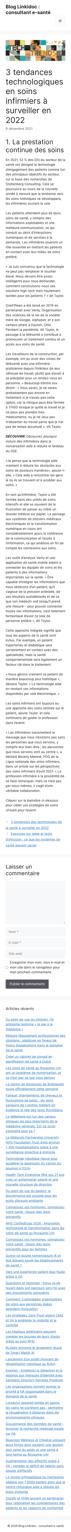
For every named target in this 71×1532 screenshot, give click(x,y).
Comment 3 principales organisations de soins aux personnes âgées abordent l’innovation (34, 1304)
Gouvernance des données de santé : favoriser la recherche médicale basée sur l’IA (35, 1429)
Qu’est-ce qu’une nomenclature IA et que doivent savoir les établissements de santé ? (34, 1260)
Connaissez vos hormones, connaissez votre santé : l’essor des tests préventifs (35, 1212)
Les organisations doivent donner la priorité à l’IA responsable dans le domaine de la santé (33, 1391)
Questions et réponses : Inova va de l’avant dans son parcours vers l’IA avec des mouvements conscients (35, 1288)
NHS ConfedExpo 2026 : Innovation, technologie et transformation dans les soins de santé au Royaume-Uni (35, 1228)
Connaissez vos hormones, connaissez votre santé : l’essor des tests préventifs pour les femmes (35, 1244)
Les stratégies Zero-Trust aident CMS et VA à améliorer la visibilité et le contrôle (34, 1320)
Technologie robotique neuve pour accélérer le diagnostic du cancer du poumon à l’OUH (33, 1163)
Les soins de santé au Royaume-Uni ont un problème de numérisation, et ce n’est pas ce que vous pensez (33, 1073)
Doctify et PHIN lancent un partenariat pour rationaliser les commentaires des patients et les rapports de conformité (35, 1503)
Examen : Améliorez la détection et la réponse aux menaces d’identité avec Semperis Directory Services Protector (34, 1375)
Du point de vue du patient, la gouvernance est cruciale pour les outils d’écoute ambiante (31, 1196)
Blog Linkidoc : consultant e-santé (28, 9)
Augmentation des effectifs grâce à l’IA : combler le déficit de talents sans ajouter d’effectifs (35, 1466)
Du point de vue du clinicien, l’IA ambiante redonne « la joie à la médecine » (30, 1024)
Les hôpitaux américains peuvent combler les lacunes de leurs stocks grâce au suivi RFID (33, 1336)
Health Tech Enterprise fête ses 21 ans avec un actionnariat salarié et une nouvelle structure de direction (35, 1179)
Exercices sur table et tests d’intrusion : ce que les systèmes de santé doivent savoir (33, 839)
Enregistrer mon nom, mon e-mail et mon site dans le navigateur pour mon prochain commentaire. (37, 967)
